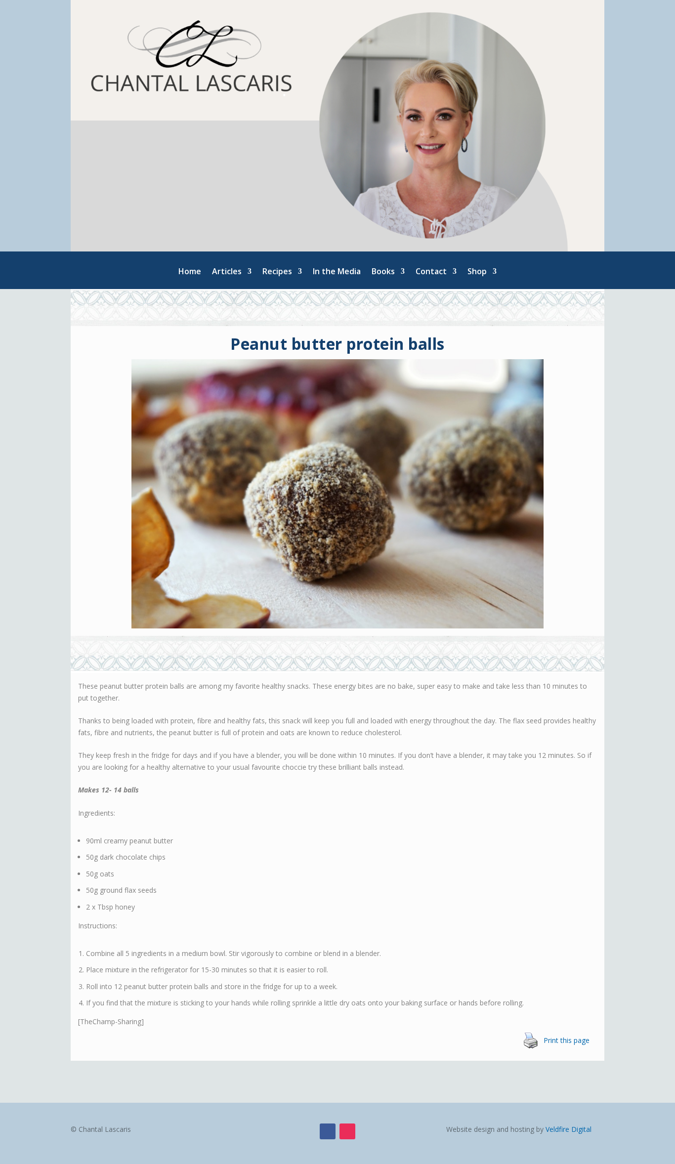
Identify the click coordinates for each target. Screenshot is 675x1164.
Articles (227, 272)
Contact (431, 272)
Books (383, 272)
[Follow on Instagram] (347, 1131)
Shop (477, 272)
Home (189, 272)
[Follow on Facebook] (328, 1131)
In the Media (337, 272)
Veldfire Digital (568, 1129)
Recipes (277, 272)
